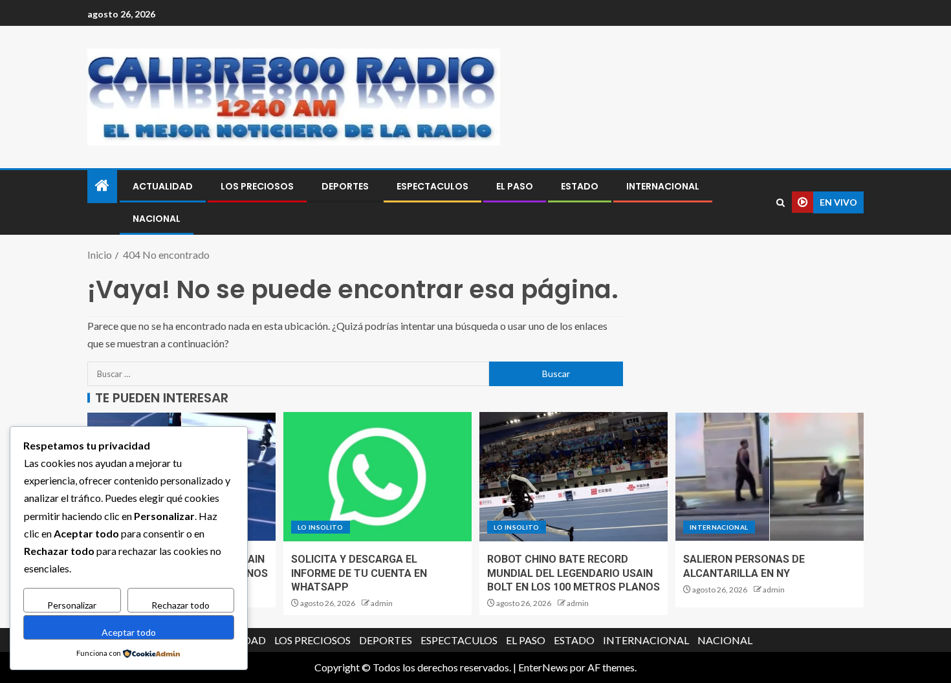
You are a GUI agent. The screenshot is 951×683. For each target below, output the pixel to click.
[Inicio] (102, 186)
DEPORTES (345, 186)
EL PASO (514, 186)
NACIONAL (156, 218)
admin (382, 603)
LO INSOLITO (321, 527)
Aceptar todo (129, 632)
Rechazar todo (180, 605)
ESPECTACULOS (432, 186)
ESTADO (579, 186)
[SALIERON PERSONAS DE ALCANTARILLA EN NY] (769, 476)
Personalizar (71, 605)
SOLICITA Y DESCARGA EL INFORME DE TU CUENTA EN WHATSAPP (359, 573)
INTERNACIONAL (662, 186)
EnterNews (543, 667)
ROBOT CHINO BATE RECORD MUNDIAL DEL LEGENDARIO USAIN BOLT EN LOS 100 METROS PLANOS (573, 573)
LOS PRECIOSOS (257, 186)
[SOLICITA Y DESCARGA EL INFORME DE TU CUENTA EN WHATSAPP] (377, 476)
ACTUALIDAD (163, 186)
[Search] (780, 202)
